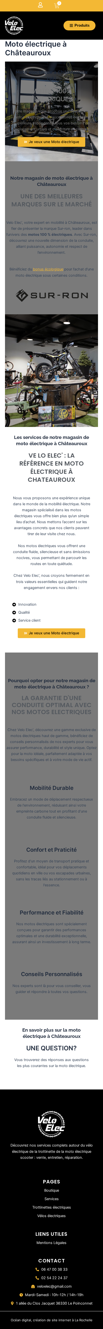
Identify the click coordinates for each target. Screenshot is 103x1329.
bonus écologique (48, 269)
